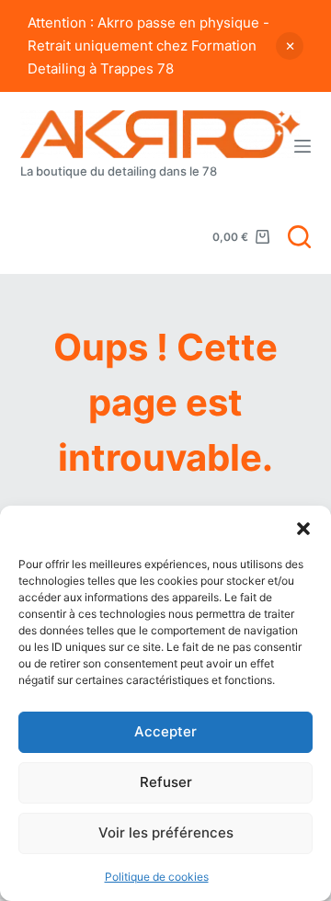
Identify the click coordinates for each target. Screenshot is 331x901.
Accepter (165, 731)
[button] (303, 528)
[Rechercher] (299, 236)
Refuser (166, 782)
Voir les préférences (166, 832)
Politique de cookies (157, 877)
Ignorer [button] (289, 46)
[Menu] (302, 146)
